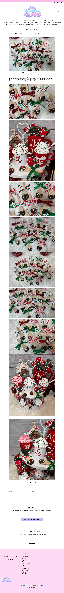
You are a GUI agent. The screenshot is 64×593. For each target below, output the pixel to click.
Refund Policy (25, 570)
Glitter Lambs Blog (33, 29)
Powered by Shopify (32, 589)
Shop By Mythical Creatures (36, 22)
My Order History (25, 558)
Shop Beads (52, 20)
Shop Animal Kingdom (57, 22)
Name (10, 491)
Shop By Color (19, 22)
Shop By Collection (33, 20)
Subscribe (32, 543)
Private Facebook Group (27, 554)
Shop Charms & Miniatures (30, 24)
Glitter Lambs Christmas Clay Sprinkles (18, 80)
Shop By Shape (47, 22)
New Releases (14, 19)
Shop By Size (26, 22)
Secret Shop (21, 19)
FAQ (23, 565)
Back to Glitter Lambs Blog (32, 519)
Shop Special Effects (44, 20)
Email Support (25, 556)
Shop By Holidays (24, 20)
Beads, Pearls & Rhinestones (43, 19)
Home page (24, 553)
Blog (44, 24)
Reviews (48, 24)
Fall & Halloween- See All (10, 24)
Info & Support (54, 24)
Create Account (25, 561)
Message (11, 496)
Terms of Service (45, 510)
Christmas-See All (20, 24)
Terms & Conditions (26, 563)
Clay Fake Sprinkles (32, 19)
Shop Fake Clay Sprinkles (13, 20)
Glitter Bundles (39, 24)
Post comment (32, 507)
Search (23, 566)
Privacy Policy (37, 510)
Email (33, 491)
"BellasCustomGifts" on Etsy (37, 75)
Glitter (26, 19)
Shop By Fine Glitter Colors (8, 22)
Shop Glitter (52, 19)
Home (9, 19)
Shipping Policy (25, 572)
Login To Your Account (26, 560)
